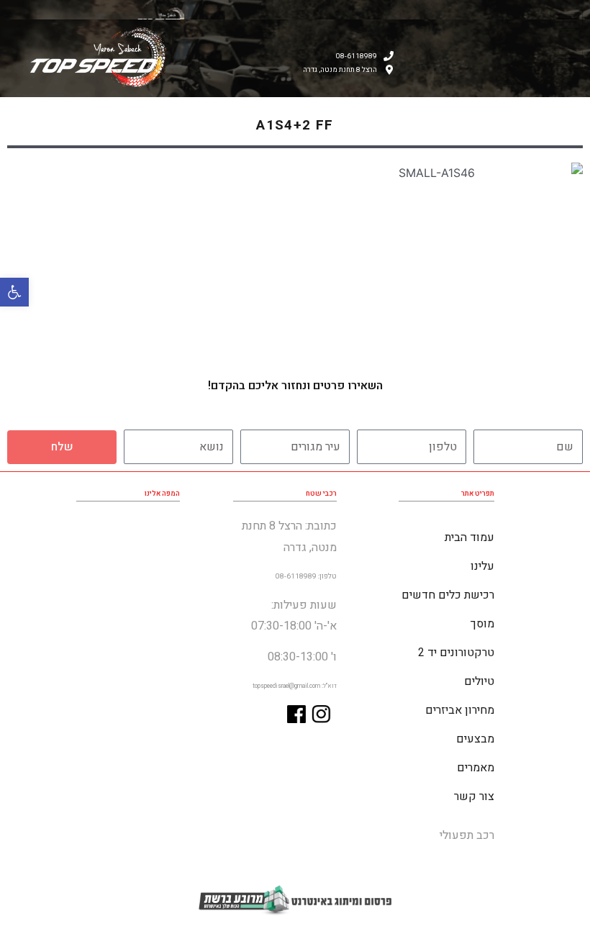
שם (574, 418)
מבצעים (475, 739)
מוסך (482, 623)
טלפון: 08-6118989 (306, 576)
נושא (221, 418)
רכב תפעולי (467, 835)
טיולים (479, 681)
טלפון (452, 418)
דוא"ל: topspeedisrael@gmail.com (295, 685)
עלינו (482, 566)
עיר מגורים (325, 418)
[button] (14, 292)
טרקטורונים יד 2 (456, 652)
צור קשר (474, 796)
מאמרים (475, 767)
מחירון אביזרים (459, 710)
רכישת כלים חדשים (447, 595)
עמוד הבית (469, 537)
